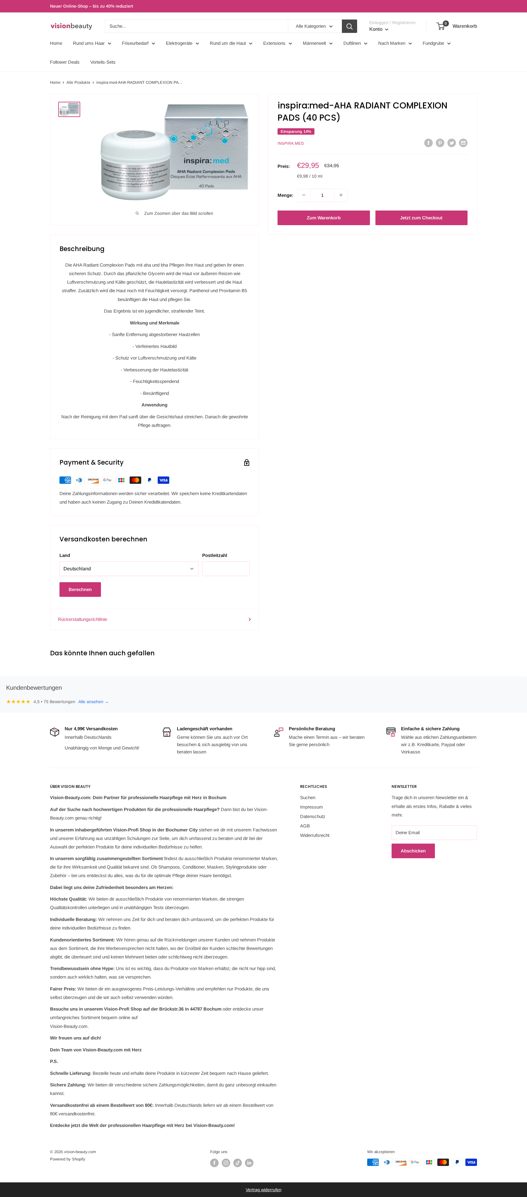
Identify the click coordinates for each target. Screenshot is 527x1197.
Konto (376, 29)
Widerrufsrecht (314, 835)
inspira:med (291, 143)
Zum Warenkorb (324, 217)
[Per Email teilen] (463, 142)
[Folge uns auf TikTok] (237, 1163)
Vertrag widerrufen (263, 1189)
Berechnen (80, 589)
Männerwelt (314, 43)
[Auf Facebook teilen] (428, 142)
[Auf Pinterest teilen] (440, 142)
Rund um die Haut (228, 43)
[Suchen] (349, 26)
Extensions (274, 43)
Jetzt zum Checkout (421, 217)
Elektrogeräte (179, 43)
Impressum (311, 806)
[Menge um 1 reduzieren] (303, 195)
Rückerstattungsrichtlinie (82, 619)
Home (56, 43)
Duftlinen (352, 43)
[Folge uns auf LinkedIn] (249, 1163)
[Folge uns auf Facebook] (214, 1163)
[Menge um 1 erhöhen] (341, 195)
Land (64, 555)
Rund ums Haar (89, 43)
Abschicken (413, 850)
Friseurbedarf (135, 43)
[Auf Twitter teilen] (451, 142)
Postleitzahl (214, 555)
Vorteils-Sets (103, 62)
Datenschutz (312, 816)
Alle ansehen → (93, 701)
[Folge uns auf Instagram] (226, 1163)
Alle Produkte (78, 82)
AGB (305, 825)
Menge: (285, 194)
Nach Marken (391, 43)
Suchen (307, 797)
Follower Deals (65, 62)
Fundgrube (433, 43)
